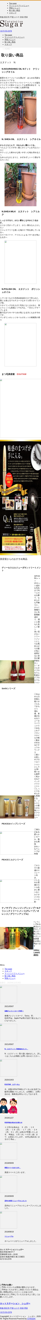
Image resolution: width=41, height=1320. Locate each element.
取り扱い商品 (14, 10)
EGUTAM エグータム (12, 1084)
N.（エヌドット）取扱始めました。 (16, 1049)
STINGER (31, 1319)
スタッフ (12, 13)
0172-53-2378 (6, 31)
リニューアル (9, 1236)
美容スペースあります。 (13, 1168)
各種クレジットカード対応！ (14, 1011)
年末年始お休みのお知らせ (13, 1122)
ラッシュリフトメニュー (19, 6)
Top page (13, 3)
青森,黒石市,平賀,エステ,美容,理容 (14, 1308)
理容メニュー (14, 8)
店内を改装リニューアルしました (16, 1201)
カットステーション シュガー (15, 1303)
